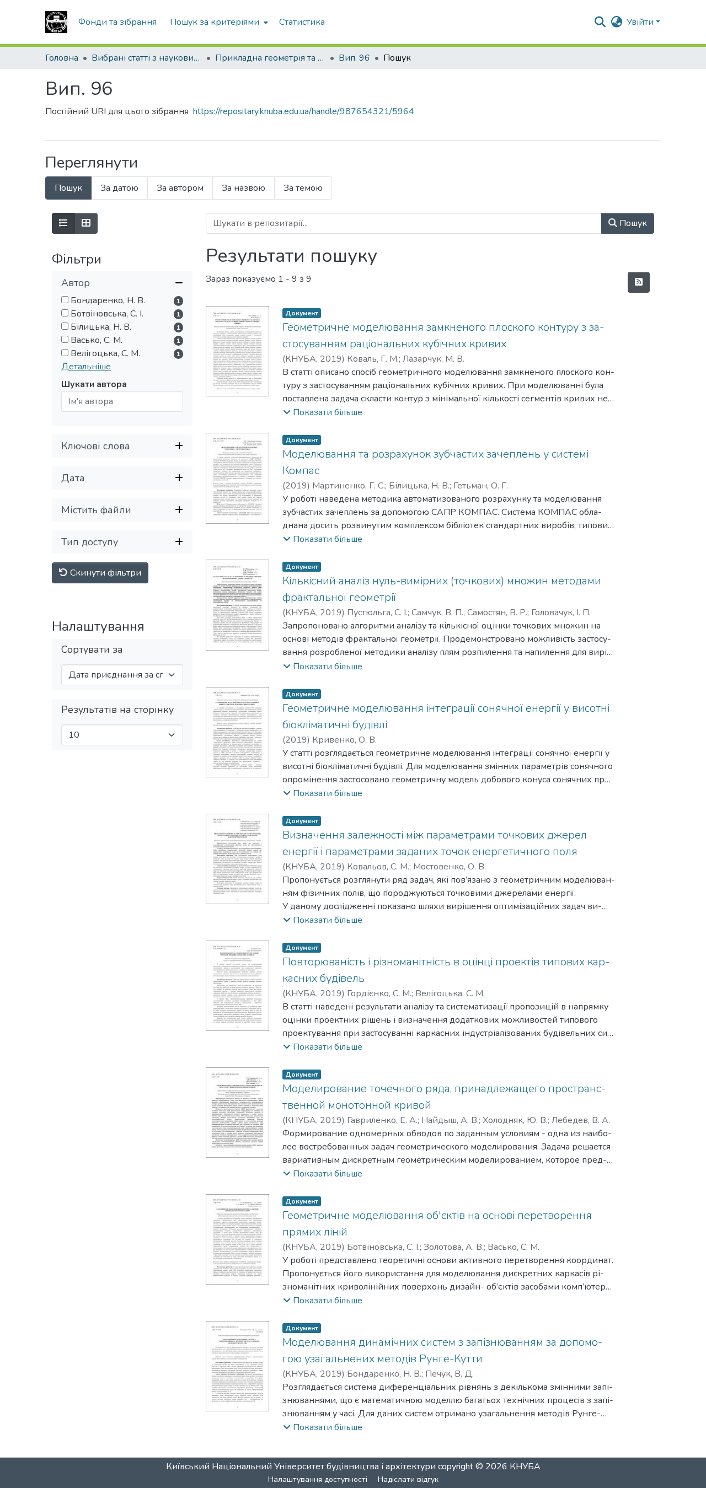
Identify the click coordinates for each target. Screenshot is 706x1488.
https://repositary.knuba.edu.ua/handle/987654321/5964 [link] (303, 111)
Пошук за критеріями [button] (214, 22)
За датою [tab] (119, 188)
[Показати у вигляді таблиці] (86, 223)
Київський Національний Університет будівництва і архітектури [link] (301, 1466)
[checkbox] (64, 300)
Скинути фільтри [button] (104, 573)
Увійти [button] (641, 22)
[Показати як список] (63, 223)
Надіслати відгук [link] (408, 1479)
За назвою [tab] (243, 188)
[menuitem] (218, 22)
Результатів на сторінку (117, 710)
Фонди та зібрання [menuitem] (117, 22)
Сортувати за (92, 650)
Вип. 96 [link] (354, 58)
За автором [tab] (180, 188)
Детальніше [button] (86, 367)
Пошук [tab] (68, 188)
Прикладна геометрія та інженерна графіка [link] (270, 58)
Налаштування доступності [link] (317, 1479)
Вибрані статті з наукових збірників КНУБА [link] (147, 58)
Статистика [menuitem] (302, 22)
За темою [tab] (303, 188)
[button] (56, 22)
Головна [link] (61, 58)
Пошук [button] (632, 223)
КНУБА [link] (525, 1466)
